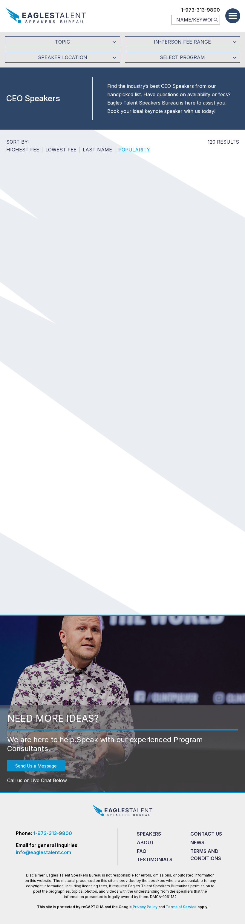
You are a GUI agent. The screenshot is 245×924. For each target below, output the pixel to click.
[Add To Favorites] (64, 237)
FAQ (141, 851)
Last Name (97, 149)
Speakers (149, 834)
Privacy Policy (144, 907)
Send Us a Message (36, 766)
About (145, 842)
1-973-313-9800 (200, 10)
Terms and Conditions (205, 854)
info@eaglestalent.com (43, 852)
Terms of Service (181, 907)
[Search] (216, 19)
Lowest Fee (60, 149)
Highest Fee (22, 149)
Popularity (134, 149)
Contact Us (206, 834)
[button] (232, 15)
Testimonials (154, 859)
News (197, 842)
